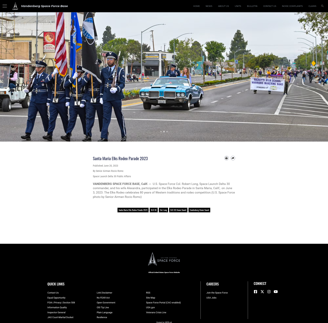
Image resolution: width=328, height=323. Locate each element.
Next (311, 77)
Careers (212, 283)
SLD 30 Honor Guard (178, 210)
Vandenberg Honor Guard (199, 210)
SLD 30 (154, 210)
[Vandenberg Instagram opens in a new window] (269, 292)
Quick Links (55, 283)
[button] (4, 6)
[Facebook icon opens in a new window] (256, 292)
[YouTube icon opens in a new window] (276, 292)
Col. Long (163, 210)
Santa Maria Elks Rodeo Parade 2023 (133, 210)
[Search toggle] (322, 6)
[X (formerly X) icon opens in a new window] (262, 292)
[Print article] (226, 158)
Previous (16, 77)
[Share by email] (233, 158)
